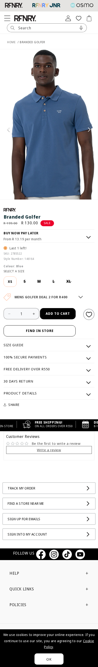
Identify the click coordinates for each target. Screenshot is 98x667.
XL (71, 282)
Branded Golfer (32, 42)
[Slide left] (9, 129)
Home (11, 42)
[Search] (12, 27)
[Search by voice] (81, 27)
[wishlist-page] (78, 18)
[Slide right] (89, 129)
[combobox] (47, 28)
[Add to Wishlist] (88, 314)
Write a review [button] (49, 449)
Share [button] (14, 404)
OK (49, 659)
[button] (7, 18)
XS (10, 281)
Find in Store (40, 330)
